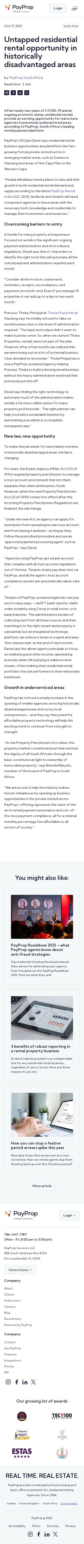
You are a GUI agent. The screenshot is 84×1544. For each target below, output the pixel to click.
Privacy (70, 1526)
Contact (10, 1342)
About (8, 1288)
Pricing (9, 1366)
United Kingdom (29, 1503)
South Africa (49, 1503)
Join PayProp (12, 1348)
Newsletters (12, 1319)
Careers (9, 1306)
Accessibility (17, 1526)
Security (53, 1526)
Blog (7, 1312)
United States (68, 1503)
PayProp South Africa (26, 78)
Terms (36, 1526)
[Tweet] (26, 92)
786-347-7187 (15, 1234)
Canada (11, 1503)
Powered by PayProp (18, 1325)
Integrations (12, 1360)
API (6, 1372)
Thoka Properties (60, 313)
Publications (12, 1300)
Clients (9, 1294)
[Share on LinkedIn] (20, 92)
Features (10, 1354)
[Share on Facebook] (13, 92)
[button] (69, 1215)
